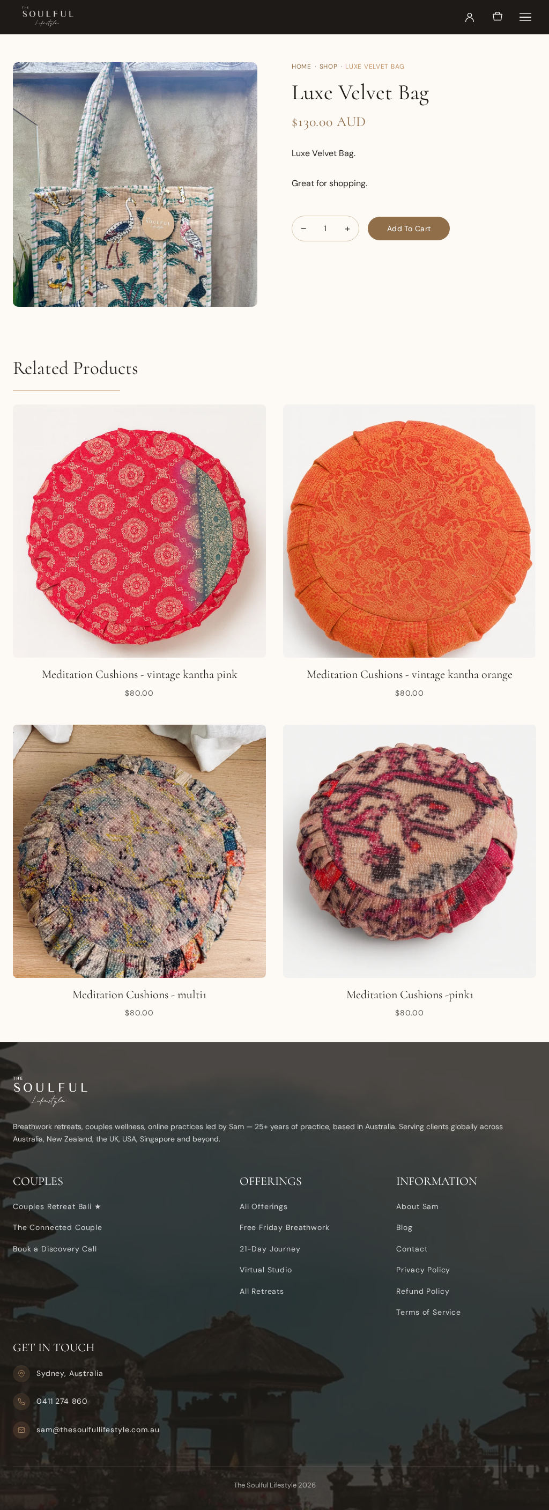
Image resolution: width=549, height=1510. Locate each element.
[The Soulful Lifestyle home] (274, 1092)
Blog (404, 1227)
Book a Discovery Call (55, 1249)
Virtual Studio (266, 1270)
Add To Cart (409, 228)
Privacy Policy (423, 1270)
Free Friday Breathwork (285, 1227)
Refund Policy (422, 1291)
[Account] (469, 17)
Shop (329, 66)
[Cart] (497, 17)
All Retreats (262, 1291)
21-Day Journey (270, 1249)
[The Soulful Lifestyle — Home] (48, 17)
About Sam (417, 1206)
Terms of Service (428, 1312)
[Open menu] (525, 17)
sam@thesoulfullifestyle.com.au (98, 1429)
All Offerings (264, 1206)
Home (301, 66)
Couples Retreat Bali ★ (57, 1206)
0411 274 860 (62, 1401)
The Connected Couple (57, 1227)
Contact (411, 1249)
